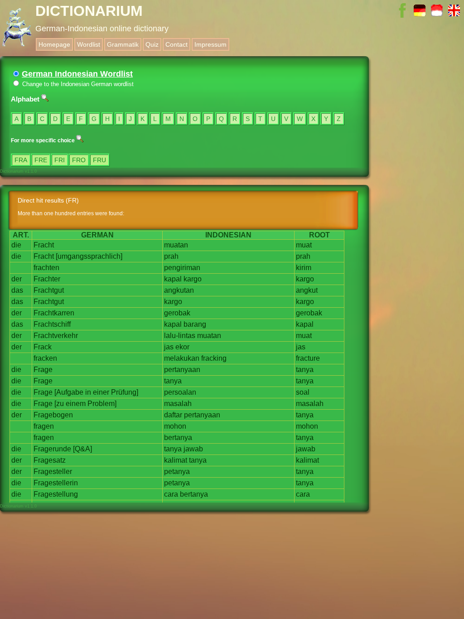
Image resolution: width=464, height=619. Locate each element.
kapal (173, 279)
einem (76, 403)
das (17, 290)
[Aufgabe (68, 392)
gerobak (177, 313)
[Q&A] (82, 449)
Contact (176, 44)
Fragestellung (56, 494)
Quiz (152, 44)
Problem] (101, 403)
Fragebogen (53, 415)
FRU (99, 160)
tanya (305, 369)
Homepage (54, 44)
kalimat (175, 460)
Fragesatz (50, 460)
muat (304, 245)
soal (302, 392)
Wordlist (88, 44)
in (88, 392)
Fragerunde (52, 449)
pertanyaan (182, 369)
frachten (46, 267)
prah (171, 256)
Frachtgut (49, 290)
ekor (182, 347)
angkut (307, 290)
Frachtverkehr (56, 335)
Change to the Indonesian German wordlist (77, 84)
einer (101, 392)
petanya (177, 471)
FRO (79, 160)
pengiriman (182, 267)
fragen (44, 426)
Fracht (44, 245)
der (16, 279)
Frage (43, 369)
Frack (43, 347)
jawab (193, 449)
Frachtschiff (52, 324)
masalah (178, 403)
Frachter (47, 279)
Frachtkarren (54, 313)
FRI (59, 160)
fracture (308, 358)
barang (195, 324)
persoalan (180, 392)
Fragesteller (53, 471)
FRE (40, 160)
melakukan (181, 358)
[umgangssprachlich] (89, 256)
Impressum (210, 44)
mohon (175, 426)
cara (171, 494)
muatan (176, 245)
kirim (303, 267)
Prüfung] (124, 392)
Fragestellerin (56, 483)
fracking (214, 358)
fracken (45, 358)
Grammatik (123, 44)
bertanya (178, 437)
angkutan (179, 290)
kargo (193, 279)
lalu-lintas (179, 335)
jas (169, 347)
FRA (20, 160)
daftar (173, 415)
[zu (59, 403)
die (16, 245)
